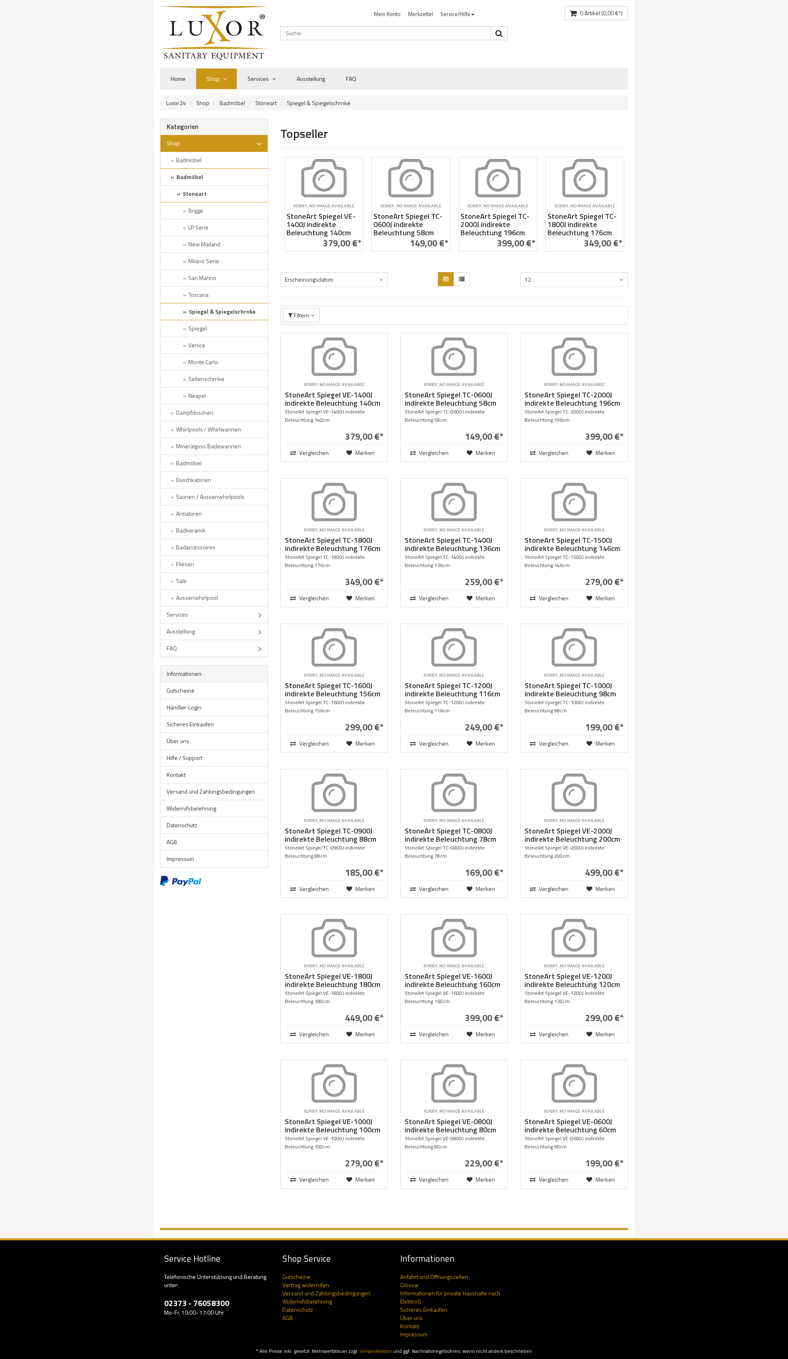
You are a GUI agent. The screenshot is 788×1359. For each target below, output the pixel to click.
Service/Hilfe (455, 14)
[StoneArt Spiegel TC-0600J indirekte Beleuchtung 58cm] (410, 183)
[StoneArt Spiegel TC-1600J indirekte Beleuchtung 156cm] (334, 652)
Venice (196, 345)
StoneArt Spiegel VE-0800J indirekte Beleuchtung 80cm (450, 1125)
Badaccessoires (195, 547)
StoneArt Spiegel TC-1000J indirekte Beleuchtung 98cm (570, 689)
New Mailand (204, 244)
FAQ (351, 78)
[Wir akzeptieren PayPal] (180, 880)
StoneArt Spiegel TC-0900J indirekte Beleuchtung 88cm (330, 835)
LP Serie (198, 227)
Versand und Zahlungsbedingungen (211, 791)
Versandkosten (376, 1351)
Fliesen (185, 564)
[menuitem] (387, 14)
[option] (323, 208)
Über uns (178, 741)
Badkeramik (191, 530)
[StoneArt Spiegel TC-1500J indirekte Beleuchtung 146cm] (574, 507)
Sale (181, 580)
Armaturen (189, 513)
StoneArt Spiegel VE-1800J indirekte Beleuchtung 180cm (332, 980)
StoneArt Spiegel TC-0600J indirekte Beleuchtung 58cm (407, 224)
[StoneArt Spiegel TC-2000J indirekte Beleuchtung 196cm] (497, 183)
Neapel (197, 395)
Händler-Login (184, 707)
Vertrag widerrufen (305, 1285)
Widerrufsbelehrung (191, 808)
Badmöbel (232, 103)
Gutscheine (181, 690)
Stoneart (266, 103)
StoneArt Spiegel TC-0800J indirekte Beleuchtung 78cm (450, 835)
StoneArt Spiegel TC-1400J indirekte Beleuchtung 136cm (452, 544)
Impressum (180, 858)
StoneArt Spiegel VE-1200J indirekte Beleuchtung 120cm (572, 980)
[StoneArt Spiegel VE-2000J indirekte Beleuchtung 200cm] (574, 798)
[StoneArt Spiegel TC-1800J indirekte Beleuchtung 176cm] (584, 183)
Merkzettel (420, 14)
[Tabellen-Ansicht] (446, 279)
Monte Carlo (203, 362)
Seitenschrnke (206, 378)
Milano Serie (203, 261)
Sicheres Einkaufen (190, 724)
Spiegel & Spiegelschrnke (318, 103)
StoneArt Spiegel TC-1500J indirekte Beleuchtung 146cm (572, 544)
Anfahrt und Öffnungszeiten (434, 1276)
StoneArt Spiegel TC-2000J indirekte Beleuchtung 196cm (494, 224)
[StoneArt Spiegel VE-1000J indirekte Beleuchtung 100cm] (334, 1088)
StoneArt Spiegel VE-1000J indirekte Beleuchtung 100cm (332, 1125)
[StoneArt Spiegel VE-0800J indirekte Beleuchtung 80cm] (454, 1088)
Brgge (195, 210)
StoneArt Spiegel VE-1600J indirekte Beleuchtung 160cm (452, 980)
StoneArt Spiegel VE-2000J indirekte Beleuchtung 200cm (572, 835)
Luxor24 (176, 103)
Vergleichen (313, 452)
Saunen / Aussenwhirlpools (210, 496)
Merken (364, 452)
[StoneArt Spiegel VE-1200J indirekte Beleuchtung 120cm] (574, 943)
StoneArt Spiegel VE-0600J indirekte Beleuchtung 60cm (570, 1125)
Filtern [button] (302, 315)
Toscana (198, 294)
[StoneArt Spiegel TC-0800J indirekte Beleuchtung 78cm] (454, 798)
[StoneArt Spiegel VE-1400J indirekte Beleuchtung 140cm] (323, 183)
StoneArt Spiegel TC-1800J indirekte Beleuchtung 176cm (581, 224)
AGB (172, 842)
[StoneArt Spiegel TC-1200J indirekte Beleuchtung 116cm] (454, 652)
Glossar (409, 1285)
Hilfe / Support (184, 757)
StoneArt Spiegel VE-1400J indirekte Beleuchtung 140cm (320, 224)
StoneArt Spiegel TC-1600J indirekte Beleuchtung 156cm (332, 689)
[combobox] (334, 279)
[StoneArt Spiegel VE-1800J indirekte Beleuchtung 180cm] (334, 943)
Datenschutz (182, 825)
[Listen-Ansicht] (462, 279)
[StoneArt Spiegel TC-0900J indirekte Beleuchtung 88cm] (334, 798)
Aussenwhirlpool (197, 597)
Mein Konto (387, 14)
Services (258, 78)
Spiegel (197, 328)
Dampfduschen (194, 412)
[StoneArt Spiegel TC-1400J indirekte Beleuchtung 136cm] (454, 507)
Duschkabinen (193, 479)
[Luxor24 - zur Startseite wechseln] (214, 33)
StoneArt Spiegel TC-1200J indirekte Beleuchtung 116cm (452, 689)
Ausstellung (311, 78)
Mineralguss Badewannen (208, 446)
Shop (213, 78)
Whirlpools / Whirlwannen (208, 429)
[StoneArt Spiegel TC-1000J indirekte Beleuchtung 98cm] (574, 652)
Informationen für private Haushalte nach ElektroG (450, 1297)
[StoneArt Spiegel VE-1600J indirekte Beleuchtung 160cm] (454, 943)
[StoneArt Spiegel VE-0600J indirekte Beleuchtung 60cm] (574, 1088)
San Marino (202, 277)
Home (178, 78)
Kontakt (176, 774)
